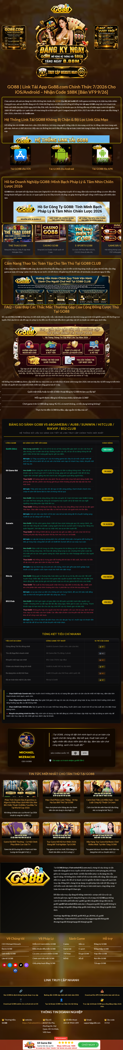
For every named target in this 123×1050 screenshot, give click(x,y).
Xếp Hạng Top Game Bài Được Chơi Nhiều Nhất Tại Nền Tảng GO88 (102, 843)
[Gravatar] (15, 970)
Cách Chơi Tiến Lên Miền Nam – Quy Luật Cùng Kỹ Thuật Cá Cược (102, 801)
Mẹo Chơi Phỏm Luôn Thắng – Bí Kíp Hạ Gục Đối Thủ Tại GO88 (61, 801)
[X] (21, 965)
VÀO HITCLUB (107, 549)
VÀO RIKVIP (107, 577)
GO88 (59, 867)
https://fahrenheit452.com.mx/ (35, 1023)
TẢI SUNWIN (107, 524)
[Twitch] (26, 965)
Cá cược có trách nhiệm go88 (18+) (68, 760)
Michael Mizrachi (27, 755)
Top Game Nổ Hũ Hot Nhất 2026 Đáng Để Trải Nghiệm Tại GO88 (61, 843)
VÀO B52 (107, 602)
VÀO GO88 (108, 450)
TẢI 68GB (107, 471)
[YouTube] (15, 965)
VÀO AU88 (108, 499)
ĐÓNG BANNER (61, 1038)
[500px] (10, 965)
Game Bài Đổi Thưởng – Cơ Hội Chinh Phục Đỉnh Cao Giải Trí (20, 843)
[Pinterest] (4, 965)
